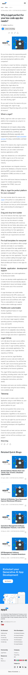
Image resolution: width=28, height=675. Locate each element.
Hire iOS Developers (18, 639)
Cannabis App (3, 641)
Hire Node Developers (18, 641)
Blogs (2, 658)
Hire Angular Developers (18, 635)
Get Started (8, 581)
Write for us (3, 660)
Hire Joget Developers (18, 644)
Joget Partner (3, 652)
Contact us (16, 652)
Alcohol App (3, 635)
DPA (15, 657)
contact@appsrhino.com (9, 621)
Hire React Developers (18, 637)
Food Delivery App (4, 639)
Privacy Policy (16, 654)
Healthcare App (4, 633)
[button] (15, 660)
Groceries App (3, 637)
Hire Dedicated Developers (19, 633)
